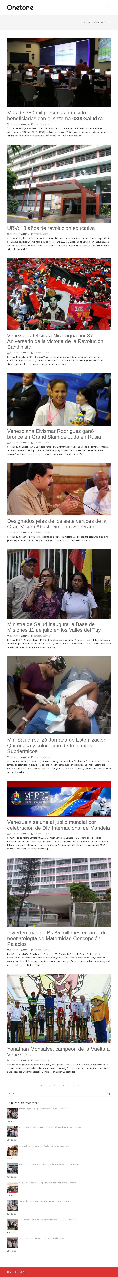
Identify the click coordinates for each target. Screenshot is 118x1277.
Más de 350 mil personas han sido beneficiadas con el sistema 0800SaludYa (55, 115)
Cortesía (38, 124)
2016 (95, 22)
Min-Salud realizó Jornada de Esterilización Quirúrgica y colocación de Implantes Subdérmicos (56, 745)
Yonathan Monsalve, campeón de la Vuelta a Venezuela (58, 1052)
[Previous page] (41, 1086)
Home (88, 22)
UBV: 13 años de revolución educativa (51, 228)
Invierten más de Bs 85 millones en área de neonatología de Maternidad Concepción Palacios (57, 938)
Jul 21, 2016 (14, 124)
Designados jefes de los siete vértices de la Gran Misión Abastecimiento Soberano (56, 524)
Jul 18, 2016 (14, 757)
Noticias (46, 124)
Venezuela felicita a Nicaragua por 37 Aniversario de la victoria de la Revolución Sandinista (55, 341)
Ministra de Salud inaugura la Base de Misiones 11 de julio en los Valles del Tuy (54, 627)
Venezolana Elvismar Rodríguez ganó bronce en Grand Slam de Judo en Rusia (54, 434)
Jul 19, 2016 (14, 234)
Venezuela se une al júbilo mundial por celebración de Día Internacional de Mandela (58, 825)
